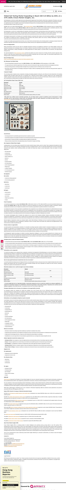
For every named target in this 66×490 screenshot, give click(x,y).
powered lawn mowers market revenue (15, 420)
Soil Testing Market (28, 26)
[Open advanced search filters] (56, 11)
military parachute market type (21, 400)
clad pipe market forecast (14, 403)
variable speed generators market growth (17, 396)
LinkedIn (5, 446)
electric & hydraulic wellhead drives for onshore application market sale (23, 407)
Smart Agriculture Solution (19, 52)
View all (63, 1)
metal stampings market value (15, 410)
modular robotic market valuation (14, 418)
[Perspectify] (2, 244)
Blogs (12, 446)
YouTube (15, 446)
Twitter (9, 446)
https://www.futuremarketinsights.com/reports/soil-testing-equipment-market (18, 59)
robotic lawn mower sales (10, 414)
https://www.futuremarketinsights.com (15, 445)
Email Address (5, 480)
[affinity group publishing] (2, 246)
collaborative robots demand (13, 416)
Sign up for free (10, 485)
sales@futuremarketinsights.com (18, 443)
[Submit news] (2, 241)
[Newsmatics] (2, 248)
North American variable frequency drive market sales (19, 393)
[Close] (18, 466)
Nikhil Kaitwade (7, 99)
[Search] (53, 11)
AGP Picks (3, 1)
